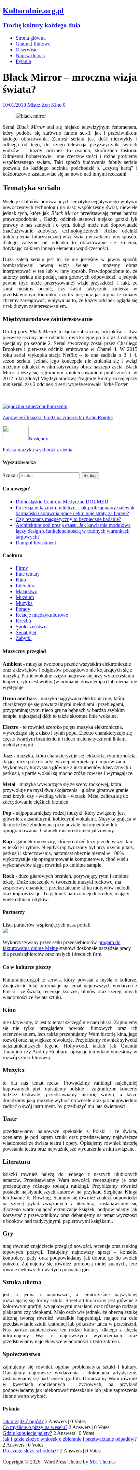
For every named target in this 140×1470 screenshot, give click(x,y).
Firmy (22, 568)
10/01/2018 (14, 105)
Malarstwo (26, 591)
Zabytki (24, 638)
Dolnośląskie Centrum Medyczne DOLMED (62, 501)
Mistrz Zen (38, 105)
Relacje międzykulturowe (42, 615)
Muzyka (24, 603)
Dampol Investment (36, 542)
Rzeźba (23, 620)
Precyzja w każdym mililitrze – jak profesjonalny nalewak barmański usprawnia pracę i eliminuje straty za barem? (75, 510)
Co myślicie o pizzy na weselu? (35, 1427)
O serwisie (26, 49)
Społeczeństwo (31, 626)
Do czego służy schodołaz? (31, 1450)
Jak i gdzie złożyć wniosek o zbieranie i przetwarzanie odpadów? (70, 1439)
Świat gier (26, 632)
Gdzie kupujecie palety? (27, 1433)
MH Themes (103, 1461)
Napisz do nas (30, 55)
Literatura (25, 585)
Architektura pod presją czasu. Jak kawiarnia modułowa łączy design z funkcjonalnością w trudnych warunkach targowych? (73, 531)
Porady (23, 609)
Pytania (23, 61)
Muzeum (25, 597)
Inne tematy (28, 574)
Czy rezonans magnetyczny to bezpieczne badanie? (68, 519)
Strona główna (31, 38)
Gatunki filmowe (33, 44)
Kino (56, 105)
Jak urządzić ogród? (23, 1421)
